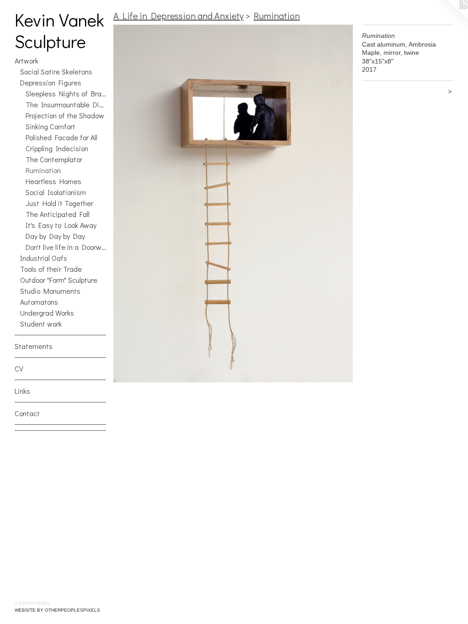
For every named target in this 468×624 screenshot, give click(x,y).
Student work (41, 323)
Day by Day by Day (55, 236)
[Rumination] (233, 203)
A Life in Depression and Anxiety (178, 15)
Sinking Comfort (50, 126)
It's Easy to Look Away (61, 225)
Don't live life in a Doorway (66, 247)
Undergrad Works (47, 312)
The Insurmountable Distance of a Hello (66, 104)
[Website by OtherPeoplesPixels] (449, 18)
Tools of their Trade (51, 269)
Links (22, 391)
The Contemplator (54, 159)
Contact (27, 413)
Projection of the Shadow (65, 115)
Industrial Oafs (43, 258)
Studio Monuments (50, 291)
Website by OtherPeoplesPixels (57, 610)
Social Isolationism (56, 192)
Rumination (43, 170)
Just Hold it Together (59, 203)
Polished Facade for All (61, 137)
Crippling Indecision (57, 148)
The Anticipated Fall (58, 214)
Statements (34, 346)
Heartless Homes (53, 181)
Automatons (39, 302)
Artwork (26, 60)
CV (19, 368)
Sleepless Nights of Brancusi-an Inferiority (66, 93)
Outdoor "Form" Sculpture (58, 280)
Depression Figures (50, 82)
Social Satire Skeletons (56, 71)
